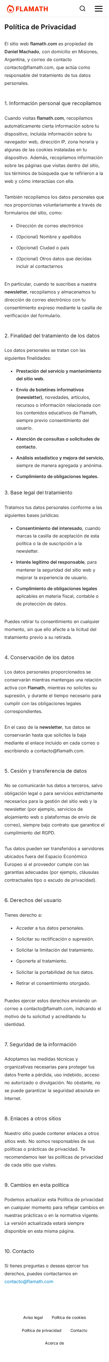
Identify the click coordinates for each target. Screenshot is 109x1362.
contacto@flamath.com (28, 1281)
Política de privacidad (41, 1330)
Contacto (78, 1330)
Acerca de (54, 1343)
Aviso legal (33, 1317)
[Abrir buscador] (82, 8)
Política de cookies (69, 1317)
